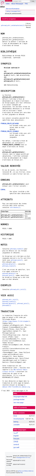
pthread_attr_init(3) (18, 289)
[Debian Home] (2, 4)
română (16, 444)
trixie (15, 416)
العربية (16, 433)
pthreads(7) (6, 305)
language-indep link (20, 396)
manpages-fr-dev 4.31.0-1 (23, 457)
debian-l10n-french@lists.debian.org (16, 387)
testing (8, 11)
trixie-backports (19, 419)
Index (8, 4)
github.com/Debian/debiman (26, 471)
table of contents (20, 407)
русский (16, 447)
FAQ (26, 4)
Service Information (12, 9)
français (16, 439)
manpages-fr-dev (15, 11)
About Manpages (17, 4)
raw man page (18, 402)
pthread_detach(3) (9, 264)
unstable (16, 425)
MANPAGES (8, 0)
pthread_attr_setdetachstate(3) (13, 25)
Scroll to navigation (9, 19)
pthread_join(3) (17, 260)
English (16, 436)
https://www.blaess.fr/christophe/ (16, 321)
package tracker (19, 399)
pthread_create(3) (17, 249)
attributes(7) (15, 207)
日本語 (16, 441)
